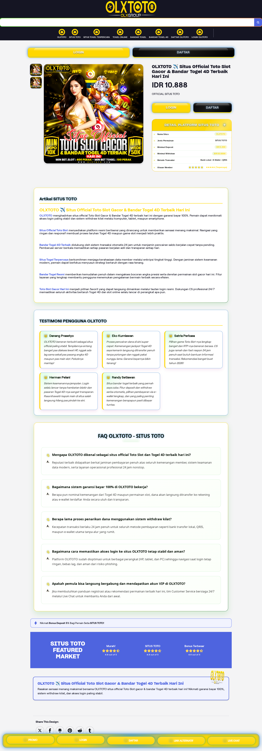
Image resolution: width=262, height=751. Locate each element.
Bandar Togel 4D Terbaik (55, 244)
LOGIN (78, 52)
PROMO (32, 740)
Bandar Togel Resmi (52, 274)
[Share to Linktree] (60, 730)
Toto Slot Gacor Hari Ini (54, 289)
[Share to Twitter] (40, 730)
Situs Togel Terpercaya (53, 259)
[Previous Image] (47, 114)
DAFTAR (183, 52)
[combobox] (127, 22)
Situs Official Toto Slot (53, 230)
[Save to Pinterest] (70, 730)
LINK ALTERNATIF (183, 740)
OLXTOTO (45, 215)
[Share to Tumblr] (90, 730)
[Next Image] (140, 114)
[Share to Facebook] (50, 730)
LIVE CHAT (234, 739)
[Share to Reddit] (80, 730)
